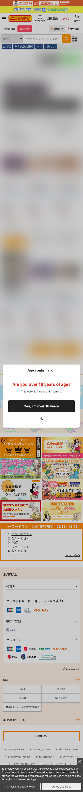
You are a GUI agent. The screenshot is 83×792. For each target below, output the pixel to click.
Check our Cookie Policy (21, 786)
